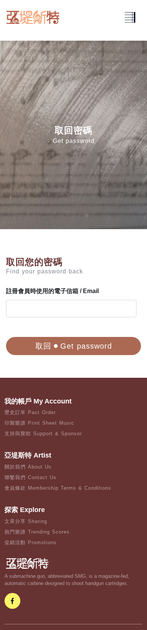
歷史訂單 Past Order (30, 412)
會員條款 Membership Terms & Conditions (58, 488)
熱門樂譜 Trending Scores (37, 532)
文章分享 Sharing (26, 521)
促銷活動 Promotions (31, 542)
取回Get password (73, 346)
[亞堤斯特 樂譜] (33, 17)
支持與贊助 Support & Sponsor (43, 433)
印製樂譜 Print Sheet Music (39, 423)
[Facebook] (12, 601)
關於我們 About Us (28, 467)
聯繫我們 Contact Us (31, 477)
